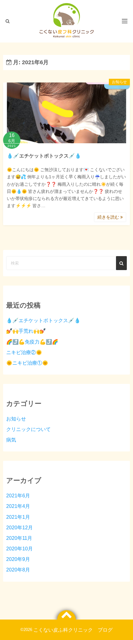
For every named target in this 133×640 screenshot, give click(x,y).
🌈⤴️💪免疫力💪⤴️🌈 (32, 341)
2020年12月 (19, 527)
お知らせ (119, 82)
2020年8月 (18, 569)
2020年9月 (18, 559)
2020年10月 (19, 548)
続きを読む (108, 217)
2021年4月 (18, 506)
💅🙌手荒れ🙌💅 (26, 331)
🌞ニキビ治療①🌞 (27, 363)
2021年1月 (18, 517)
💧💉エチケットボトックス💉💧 (44, 155)
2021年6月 (18, 495)
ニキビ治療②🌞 (24, 352)
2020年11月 (19, 538)
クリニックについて (28, 429)
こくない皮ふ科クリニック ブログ (73, 630)
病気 (11, 439)
